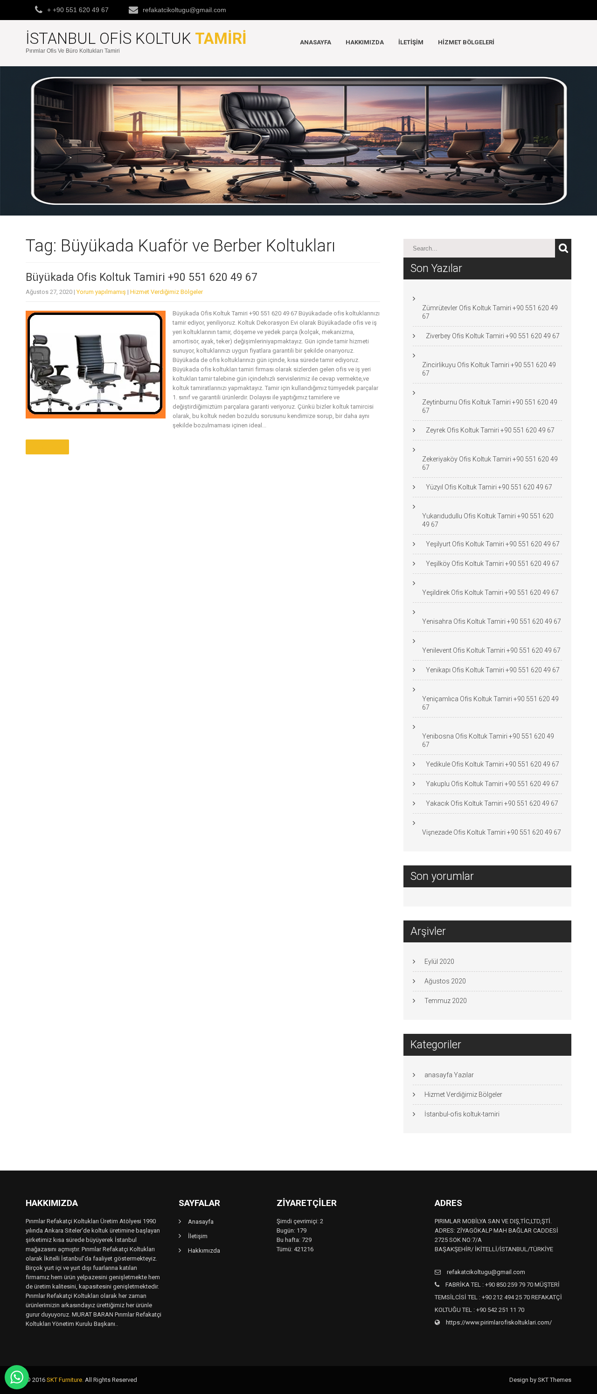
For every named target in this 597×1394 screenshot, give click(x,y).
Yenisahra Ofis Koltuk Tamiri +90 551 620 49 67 (491, 621)
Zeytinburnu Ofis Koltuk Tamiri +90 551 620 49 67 (489, 406)
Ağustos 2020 (445, 981)
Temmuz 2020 (445, 1000)
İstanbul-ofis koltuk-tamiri (462, 1114)
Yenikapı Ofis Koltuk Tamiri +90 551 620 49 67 (493, 670)
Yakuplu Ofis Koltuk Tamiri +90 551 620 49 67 (492, 784)
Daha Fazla (47, 447)
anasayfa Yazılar (449, 1075)
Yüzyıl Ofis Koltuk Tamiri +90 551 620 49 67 (489, 487)
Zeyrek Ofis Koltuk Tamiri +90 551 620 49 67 (490, 430)
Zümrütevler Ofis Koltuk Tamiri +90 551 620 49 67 (490, 312)
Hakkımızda (365, 42)
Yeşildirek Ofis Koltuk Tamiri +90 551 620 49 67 (490, 592)
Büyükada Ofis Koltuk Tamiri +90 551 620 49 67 (141, 277)
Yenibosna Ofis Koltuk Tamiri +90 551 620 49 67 (488, 740)
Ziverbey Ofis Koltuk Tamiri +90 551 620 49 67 (493, 336)
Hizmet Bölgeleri (466, 42)
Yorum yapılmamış (101, 291)
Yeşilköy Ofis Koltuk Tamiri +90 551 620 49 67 (492, 563)
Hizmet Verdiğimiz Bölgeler (166, 291)
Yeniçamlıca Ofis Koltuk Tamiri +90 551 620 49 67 (490, 703)
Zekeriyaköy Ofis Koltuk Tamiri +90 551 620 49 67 (490, 463)
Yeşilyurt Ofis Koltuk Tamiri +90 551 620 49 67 (493, 544)
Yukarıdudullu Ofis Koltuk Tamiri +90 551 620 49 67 (488, 520)
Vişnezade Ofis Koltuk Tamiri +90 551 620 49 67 (491, 832)
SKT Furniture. (65, 1379)
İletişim (410, 42)
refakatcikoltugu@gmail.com (184, 10)
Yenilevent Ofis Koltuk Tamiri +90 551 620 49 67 (491, 650)
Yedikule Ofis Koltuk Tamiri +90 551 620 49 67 (492, 764)
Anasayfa (315, 42)
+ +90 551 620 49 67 (78, 10)
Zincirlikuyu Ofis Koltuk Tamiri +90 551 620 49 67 (489, 369)
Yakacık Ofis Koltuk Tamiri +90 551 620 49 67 (492, 803)
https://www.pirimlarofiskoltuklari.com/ (498, 1322)
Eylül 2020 (439, 961)
